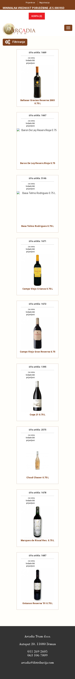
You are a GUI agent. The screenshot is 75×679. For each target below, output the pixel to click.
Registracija (44, 3)
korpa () (36, 16)
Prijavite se (30, 3)
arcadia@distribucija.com (37, 662)
